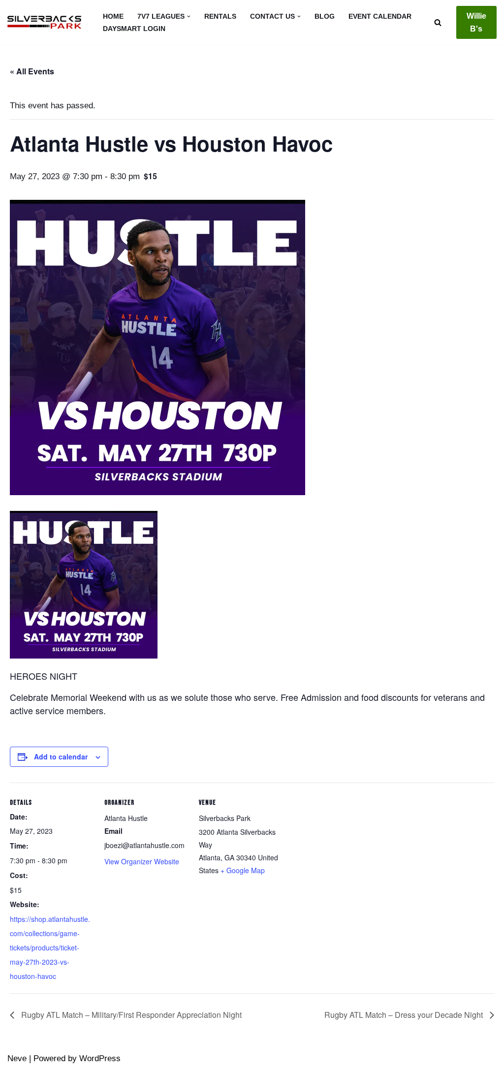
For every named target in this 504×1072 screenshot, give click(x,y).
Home (113, 16)
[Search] (437, 22)
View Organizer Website (141, 861)
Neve (17, 1058)
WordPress (100, 1058)
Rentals (220, 16)
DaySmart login (134, 28)
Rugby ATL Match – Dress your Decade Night (404, 1014)
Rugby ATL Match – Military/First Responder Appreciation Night (130, 1014)
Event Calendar (379, 16)
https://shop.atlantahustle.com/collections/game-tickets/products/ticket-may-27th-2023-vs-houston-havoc (50, 947)
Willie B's (476, 22)
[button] (188, 16)
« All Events (32, 71)
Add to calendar (61, 756)
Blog (325, 16)
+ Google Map (242, 870)
